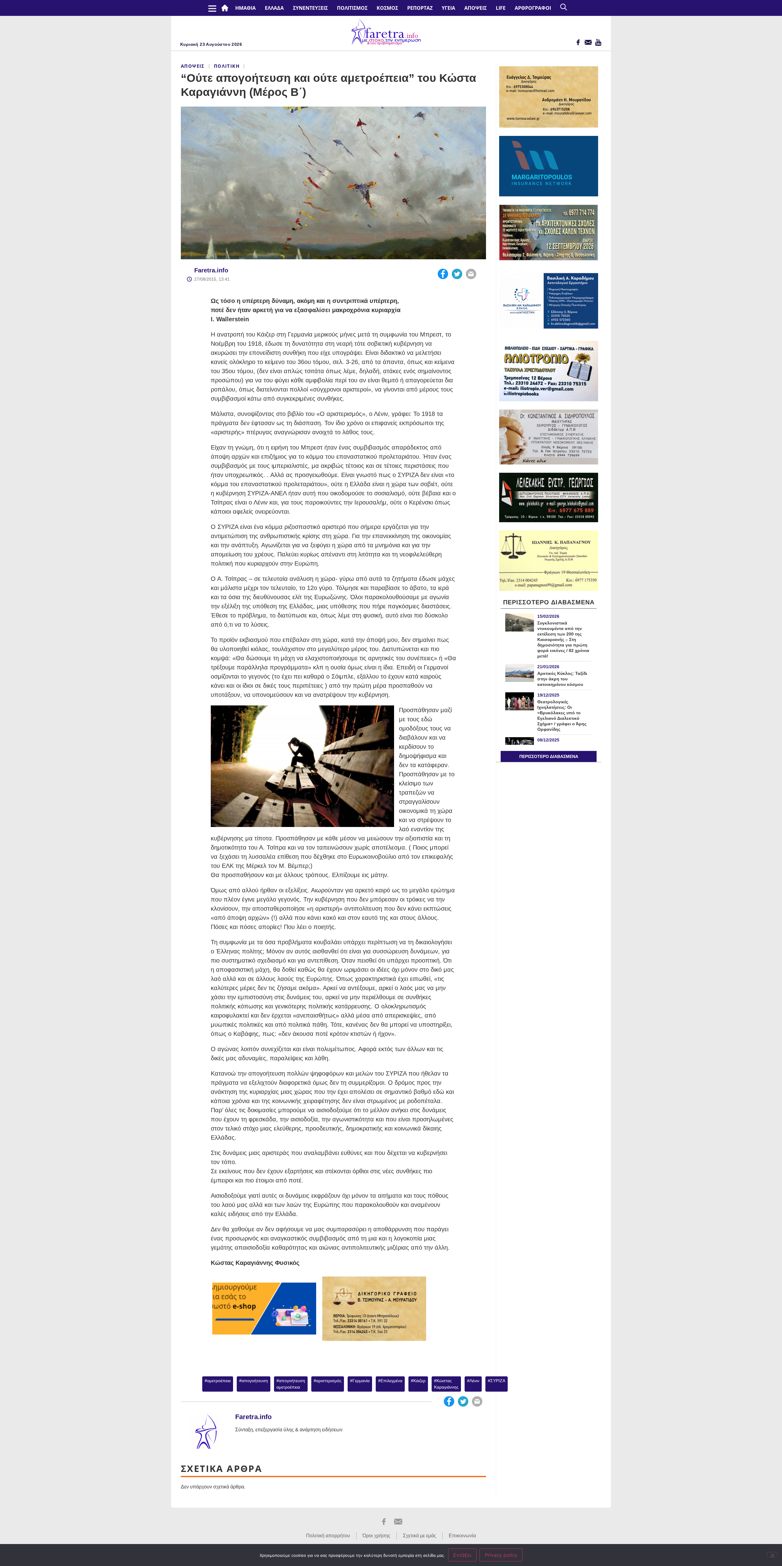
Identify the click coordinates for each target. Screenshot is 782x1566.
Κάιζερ (419, 1380)
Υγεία (448, 8)
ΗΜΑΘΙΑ (245, 8)
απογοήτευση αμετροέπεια (290, 1383)
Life (501, 8)
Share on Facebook (443, 274)
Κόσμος (387, 8)
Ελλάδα (274, 8)
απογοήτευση (255, 1380)
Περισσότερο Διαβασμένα (548, 756)
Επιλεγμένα (391, 1380)
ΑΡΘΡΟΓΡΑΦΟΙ (533, 8)
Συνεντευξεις (310, 8)
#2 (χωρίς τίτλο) (226, 8)
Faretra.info (211, 270)
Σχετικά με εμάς (419, 1535)
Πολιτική (226, 66)
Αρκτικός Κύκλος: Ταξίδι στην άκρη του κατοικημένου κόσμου (562, 679)
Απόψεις (475, 8)
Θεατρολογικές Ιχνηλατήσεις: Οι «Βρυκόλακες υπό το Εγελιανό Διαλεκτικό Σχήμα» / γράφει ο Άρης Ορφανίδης (561, 715)
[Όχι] (772, 1554)
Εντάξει (462, 1555)
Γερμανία (361, 1380)
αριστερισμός (329, 1380)
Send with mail (471, 274)
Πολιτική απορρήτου (328, 1535)
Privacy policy (501, 1555)
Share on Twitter (457, 274)
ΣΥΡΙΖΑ (497, 1380)
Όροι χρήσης (376, 1535)
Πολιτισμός (352, 8)
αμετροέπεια (219, 1380)
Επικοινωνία (462, 1535)
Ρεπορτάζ (420, 8)
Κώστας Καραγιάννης (446, 1383)
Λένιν (474, 1380)
